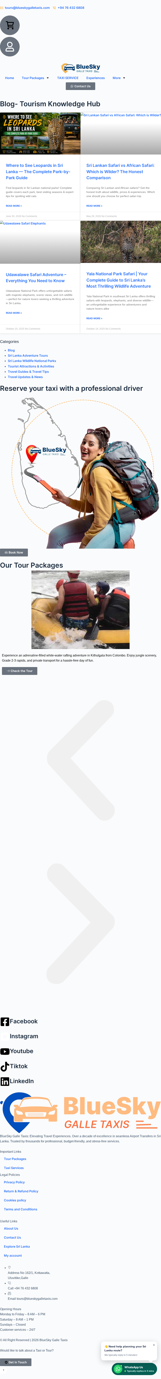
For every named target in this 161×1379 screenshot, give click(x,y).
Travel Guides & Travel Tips (28, 372)
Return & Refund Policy (21, 1191)
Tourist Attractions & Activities (31, 366)
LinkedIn (22, 1080)
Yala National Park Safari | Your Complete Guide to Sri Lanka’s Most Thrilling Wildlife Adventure (118, 280)
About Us (11, 1228)
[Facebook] (5, 1022)
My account (13, 1255)
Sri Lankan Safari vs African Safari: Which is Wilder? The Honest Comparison (120, 171)
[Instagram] (5, 1037)
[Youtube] (5, 1051)
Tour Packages (33, 78)
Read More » (14, 205)
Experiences (95, 78)
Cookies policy (15, 1200)
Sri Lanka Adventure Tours (28, 355)
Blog (11, 350)
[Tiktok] (5, 1067)
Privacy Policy (14, 1182)
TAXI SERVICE (68, 78)
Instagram (24, 1036)
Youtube (21, 1050)
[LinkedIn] (5, 1081)
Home (9, 78)
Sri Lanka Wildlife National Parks (32, 361)
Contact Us (12, 1237)
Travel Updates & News (25, 377)
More (117, 78)
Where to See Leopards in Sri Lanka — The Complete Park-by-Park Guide (38, 171)
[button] (80, 761)
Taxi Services (14, 1168)
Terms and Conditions (20, 1209)
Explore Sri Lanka (17, 1246)
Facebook (24, 1021)
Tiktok (19, 1066)
